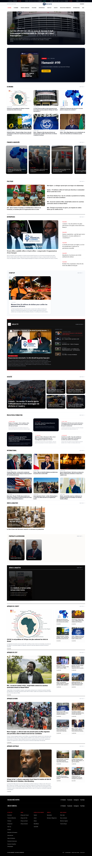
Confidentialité (68, 852)
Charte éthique (63, 823)
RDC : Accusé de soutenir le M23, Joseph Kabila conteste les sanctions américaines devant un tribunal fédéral (65, 202)
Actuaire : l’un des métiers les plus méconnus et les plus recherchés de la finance (73, 225)
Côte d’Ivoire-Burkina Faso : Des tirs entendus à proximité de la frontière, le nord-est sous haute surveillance (66, 196)
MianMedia (36, 823)
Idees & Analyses (11, 838)
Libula (35, 817)
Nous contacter (63, 817)
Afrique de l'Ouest (25, 815)
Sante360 (36, 826)
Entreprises (42, 7)
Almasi (35, 820)
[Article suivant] (82, 28)
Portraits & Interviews (12, 841)
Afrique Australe (24, 823)
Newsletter (49, 815)
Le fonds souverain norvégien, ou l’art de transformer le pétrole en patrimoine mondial (73, 246)
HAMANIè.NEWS (13, 800)
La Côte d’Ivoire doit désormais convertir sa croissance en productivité (25, 529)
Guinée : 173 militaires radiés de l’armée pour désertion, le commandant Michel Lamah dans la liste (65, 190)
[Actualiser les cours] (84, 1)
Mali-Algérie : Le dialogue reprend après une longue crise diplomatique (65, 185)
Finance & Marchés (25, 7)
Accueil (9, 7)
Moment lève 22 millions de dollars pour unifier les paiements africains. (29, 305)
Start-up (49, 7)
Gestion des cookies (75, 852)
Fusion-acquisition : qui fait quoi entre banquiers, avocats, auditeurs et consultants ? (73, 235)
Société (56, 7)
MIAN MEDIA (12, 806)
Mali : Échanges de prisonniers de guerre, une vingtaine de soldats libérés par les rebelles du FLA (64, 208)
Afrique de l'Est (24, 817)
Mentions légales (64, 820)
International (76, 7)
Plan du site (82, 852)
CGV (63, 852)
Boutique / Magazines (52, 817)
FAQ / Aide (62, 815)
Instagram (76, 799)
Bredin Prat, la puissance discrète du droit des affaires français (72, 264)
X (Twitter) (63, 799)
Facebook (69, 799)
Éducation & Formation (65, 7)
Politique (34, 7)
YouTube (82, 799)
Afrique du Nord (24, 820)
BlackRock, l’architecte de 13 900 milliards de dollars (71, 256)
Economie (16, 7)
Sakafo (35, 815)
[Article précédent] (9, 28)
